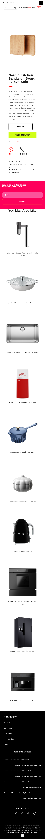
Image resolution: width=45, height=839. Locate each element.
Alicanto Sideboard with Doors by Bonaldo (17, 793)
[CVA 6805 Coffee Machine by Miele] (22, 665)
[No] (42, 832)
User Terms (8, 734)
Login (34, 8)
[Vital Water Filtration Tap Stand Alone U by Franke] (22, 217)
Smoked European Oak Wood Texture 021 (17, 782)
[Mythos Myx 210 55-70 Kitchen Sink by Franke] (22, 316)
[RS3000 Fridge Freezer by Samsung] (22, 615)
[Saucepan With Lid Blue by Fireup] (22, 416)
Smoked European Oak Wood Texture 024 (27, 765)
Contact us (8, 728)
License (6, 745)
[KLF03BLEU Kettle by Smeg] (22, 515)
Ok (22, 835)
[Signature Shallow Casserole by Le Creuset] (22, 266)
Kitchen (20, 142)
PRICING (27, 8)
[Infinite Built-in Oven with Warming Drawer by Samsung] (22, 565)
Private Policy (9, 739)
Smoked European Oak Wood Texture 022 (27, 776)
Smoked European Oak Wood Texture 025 (17, 760)
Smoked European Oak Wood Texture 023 (17, 771)
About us (7, 722)
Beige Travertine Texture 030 (32, 798)
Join (39, 8)
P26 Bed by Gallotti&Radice (32, 787)
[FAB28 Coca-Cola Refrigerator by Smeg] (22, 366)
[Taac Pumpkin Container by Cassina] (22, 465)
